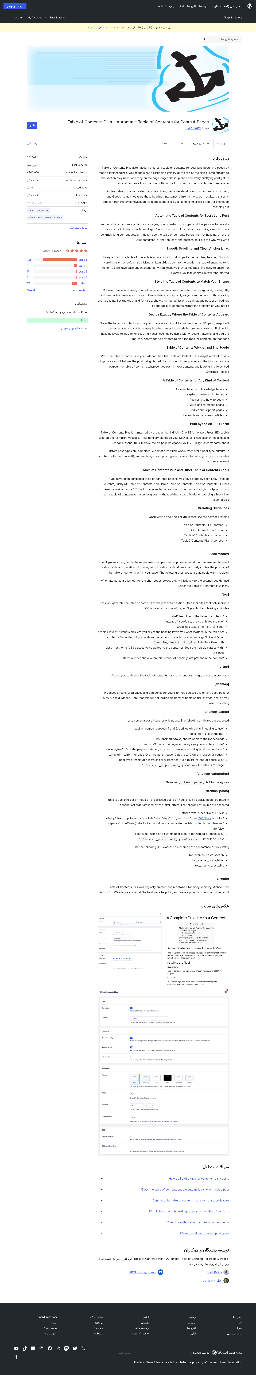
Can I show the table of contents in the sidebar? (197, 1222)
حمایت (98, 1327)
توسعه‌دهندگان (142, 1327)
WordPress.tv (140, 1333)
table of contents (53, 217)
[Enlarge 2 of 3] (157, 917)
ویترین (192, 1316)
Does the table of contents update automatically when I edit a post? (185, 1189)
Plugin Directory (233, 17)
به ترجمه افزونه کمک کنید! (98, 27)
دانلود (32, 125)
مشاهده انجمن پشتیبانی (74, 328)
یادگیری (145, 1316)
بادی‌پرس (50, 1333)
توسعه (165, 143)
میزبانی (238, 1327)
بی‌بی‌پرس (50, 1327)
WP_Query (204, 818)
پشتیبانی (32, 143)
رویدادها (99, 1322)
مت (53, 1322)
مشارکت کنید (96, 1316)
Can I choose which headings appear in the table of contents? (189, 1211)
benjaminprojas (212, 1280)
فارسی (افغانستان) (200, 1353)
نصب (181, 143)
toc (40, 217)
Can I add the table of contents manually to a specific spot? (190, 1200)
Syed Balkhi (193, 128)
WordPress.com (46, 1316)
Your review (80, 290)
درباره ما (237, 1316)
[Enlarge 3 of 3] (224, 993)
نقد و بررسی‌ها (200, 143)
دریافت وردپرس (15, 6)
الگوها (193, 1333)
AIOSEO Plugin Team (142, 1272)
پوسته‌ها (192, 1322)
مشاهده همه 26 (35, 202)
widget (32, 217)
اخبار (239, 1322)
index (31, 210)
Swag (98, 1333)
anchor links (43, 210)
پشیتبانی (145, 1322)
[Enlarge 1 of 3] (224, 917)
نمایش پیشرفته (79, 227)
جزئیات (221, 143)
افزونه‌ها (191, 1327)
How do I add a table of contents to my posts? (198, 1178)
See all (31, 290)
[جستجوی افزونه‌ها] (205, 39)
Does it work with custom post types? (204, 1233)
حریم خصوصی (234, 1333)
